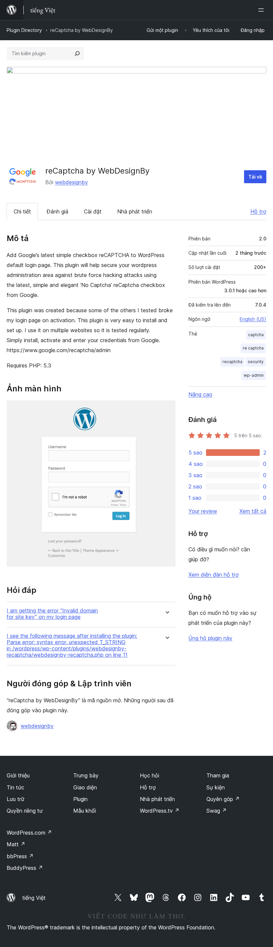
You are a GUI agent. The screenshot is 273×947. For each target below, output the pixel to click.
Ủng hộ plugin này (210, 638)
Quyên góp (223, 799)
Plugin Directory (24, 30)
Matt (16, 844)
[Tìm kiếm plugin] (77, 53)
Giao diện (85, 787)
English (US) (253, 319)
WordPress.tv (159, 810)
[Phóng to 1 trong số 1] (166, 409)
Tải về (255, 177)
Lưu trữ (15, 799)
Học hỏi (149, 775)
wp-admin (254, 375)
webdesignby (71, 182)
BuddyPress (25, 868)
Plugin (80, 799)
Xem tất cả (252, 511)
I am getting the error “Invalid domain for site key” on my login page (52, 614)
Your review (202, 511)
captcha (256, 334)
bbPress (20, 856)
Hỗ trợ (258, 211)
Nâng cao (200, 394)
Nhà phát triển (134, 211)
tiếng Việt (34, 897)
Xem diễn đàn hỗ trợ (213, 574)
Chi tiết (22, 211)
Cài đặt (93, 211)
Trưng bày (86, 775)
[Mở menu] (262, 10)
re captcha (253, 347)
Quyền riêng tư (25, 810)
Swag (216, 810)
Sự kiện (215, 787)
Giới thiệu (18, 775)
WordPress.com (29, 832)
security (256, 361)
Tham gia (217, 775)
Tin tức (15, 787)
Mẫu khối (84, 810)
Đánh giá (57, 211)
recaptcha (232, 361)
